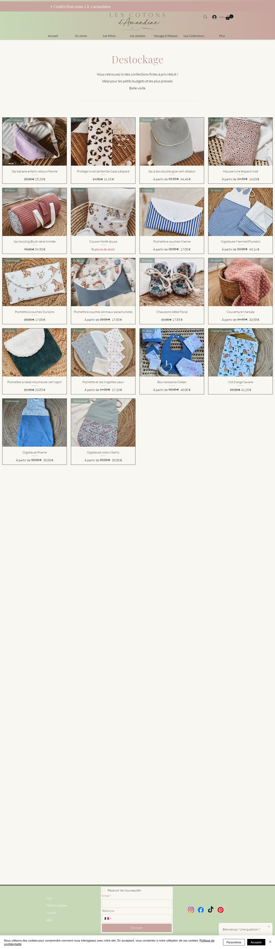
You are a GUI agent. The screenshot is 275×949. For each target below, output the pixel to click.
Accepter (256, 942)
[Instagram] (191, 910)
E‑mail (106, 895)
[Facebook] (201, 910)
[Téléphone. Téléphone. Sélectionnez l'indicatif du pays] (108, 918)
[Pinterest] (220, 910)
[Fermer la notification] (269, 926)
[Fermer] (270, 942)
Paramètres (233, 942)
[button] (229, 17)
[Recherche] (206, 17)
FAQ (49, 898)
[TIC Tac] (211, 910)
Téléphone (108, 910)
